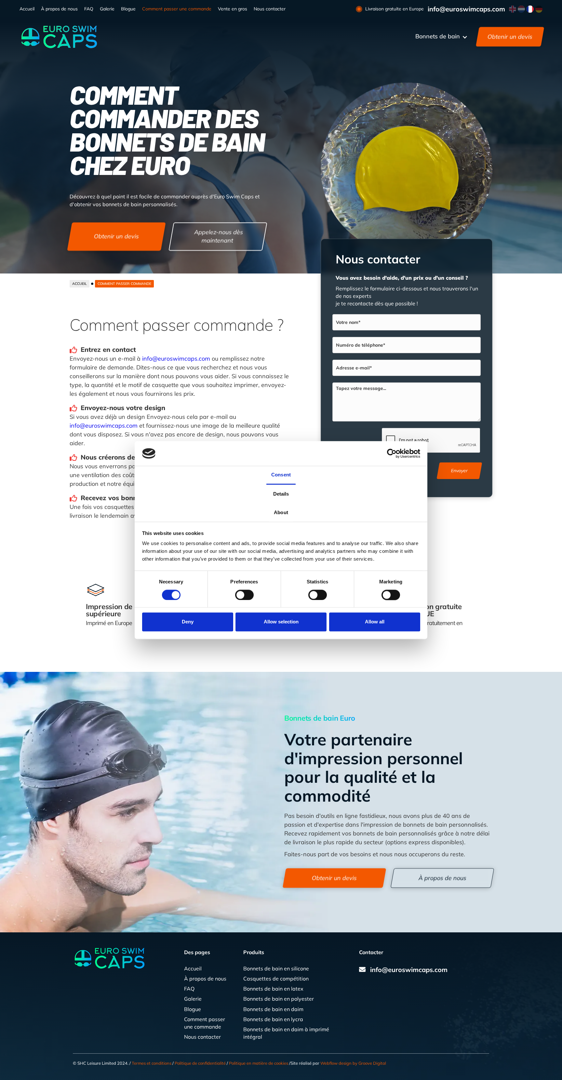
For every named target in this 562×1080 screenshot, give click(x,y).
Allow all (374, 622)
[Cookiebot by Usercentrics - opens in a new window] (391, 453)
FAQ (88, 9)
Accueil (27, 9)
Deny (188, 622)
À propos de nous (59, 9)
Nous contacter (270, 9)
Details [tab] (281, 494)
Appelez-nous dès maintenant (219, 236)
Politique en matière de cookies (258, 1063)
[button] (441, 36)
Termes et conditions (151, 1063)
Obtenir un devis (510, 36)
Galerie (107, 9)
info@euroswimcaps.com (466, 9)
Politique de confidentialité (200, 1063)
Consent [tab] (281, 475)
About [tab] (281, 512)
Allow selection (281, 622)
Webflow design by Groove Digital (353, 1063)
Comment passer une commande (176, 9)
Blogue (128, 9)
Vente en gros (232, 9)
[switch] (244, 595)
